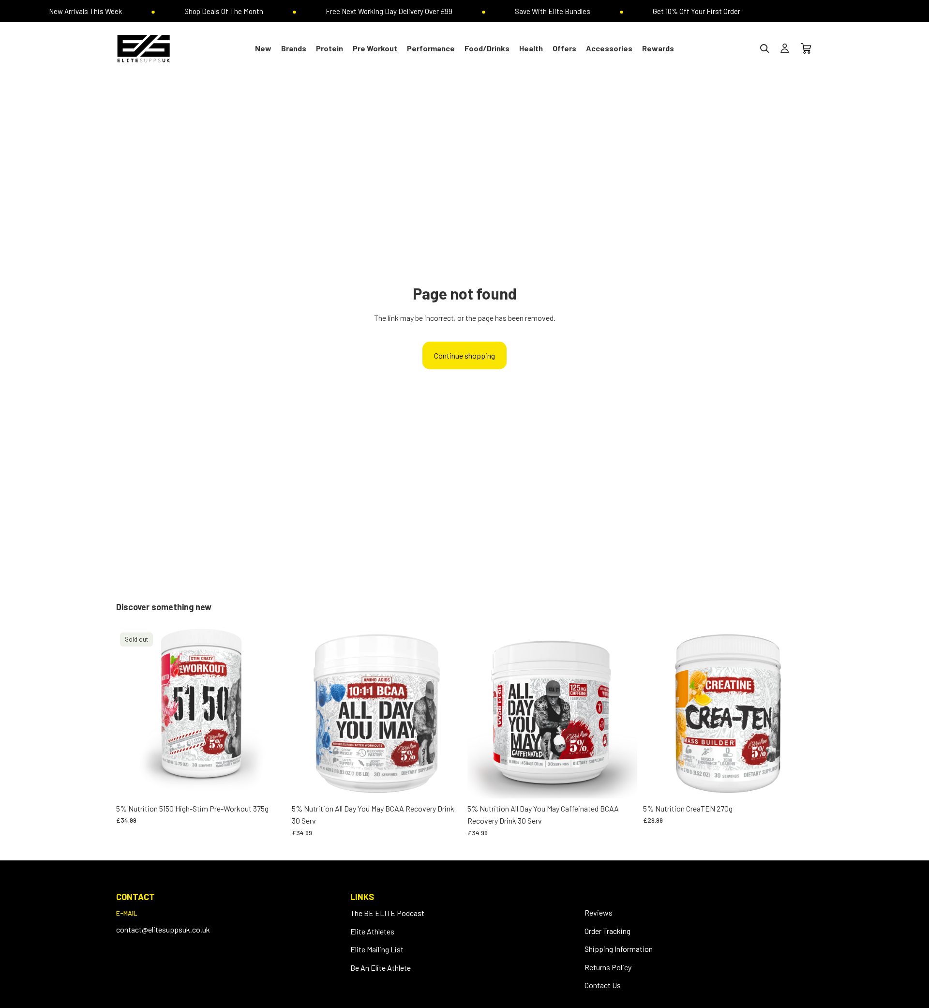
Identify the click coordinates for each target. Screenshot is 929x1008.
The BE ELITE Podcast (387, 913)
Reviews (598, 912)
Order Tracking (607, 930)
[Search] (764, 48)
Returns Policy (607, 967)
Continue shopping (464, 355)
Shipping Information (618, 948)
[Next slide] (447, 713)
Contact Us (602, 985)
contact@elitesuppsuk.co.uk (163, 929)
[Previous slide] (306, 713)
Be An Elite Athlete (380, 967)
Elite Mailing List (377, 949)
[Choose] (446, 783)
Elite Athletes (372, 931)
